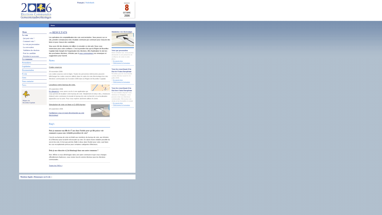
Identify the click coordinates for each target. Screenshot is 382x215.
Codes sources (55, 67)
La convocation (28, 47)
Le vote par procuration (31, 44)
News (24, 85)
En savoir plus (118, 61)
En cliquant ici (54, 91)
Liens (24, 77)
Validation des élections (31, 50)
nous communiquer (86, 53)
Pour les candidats (29, 53)
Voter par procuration (120, 50)
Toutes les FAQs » (55, 165)
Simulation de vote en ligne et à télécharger (67, 105)
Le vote (25, 35)
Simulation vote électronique (122, 32)
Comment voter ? (29, 41)
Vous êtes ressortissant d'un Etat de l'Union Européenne (121, 70)
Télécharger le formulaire (121, 63)
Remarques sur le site (42, 177)
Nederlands (90, 2)
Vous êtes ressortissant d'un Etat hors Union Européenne (122, 89)
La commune (27, 59)
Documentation (28, 70)
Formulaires (26, 62)
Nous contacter (28, 81)
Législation (26, 66)
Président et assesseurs (31, 56)
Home (53, 25)
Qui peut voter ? (28, 38)
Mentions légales (26, 177)
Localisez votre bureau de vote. (62, 85)
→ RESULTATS (58, 32)
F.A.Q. (24, 74)
